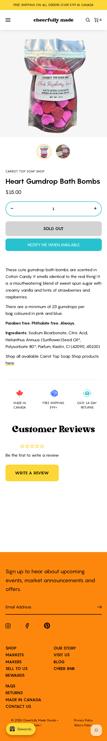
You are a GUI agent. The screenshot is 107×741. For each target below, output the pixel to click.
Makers (13, 661)
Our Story (65, 648)
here (9, 362)
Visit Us (62, 654)
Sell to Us (16, 668)
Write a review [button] (32, 472)
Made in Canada (23, 699)
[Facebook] (27, 626)
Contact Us (18, 706)
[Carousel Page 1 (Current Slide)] (44, 151)
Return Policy (83, 725)
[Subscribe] (99, 607)
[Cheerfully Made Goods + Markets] (53, 20)
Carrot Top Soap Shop (25, 171)
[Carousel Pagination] (53, 151)
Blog (59, 661)
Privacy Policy (83, 720)
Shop (11, 648)
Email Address (15, 602)
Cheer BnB (64, 668)
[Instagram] (7, 627)
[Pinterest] (47, 627)
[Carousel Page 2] (62, 151)
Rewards (15, 675)
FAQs (10, 685)
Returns (14, 692)
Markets (14, 654)
